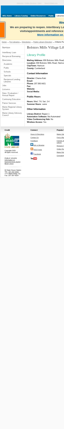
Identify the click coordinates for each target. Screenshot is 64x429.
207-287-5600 (13, 172)
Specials (7, 75)
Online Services (30, 3)
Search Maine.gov (51, 3)
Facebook (37, 154)
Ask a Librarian (38, 145)
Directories (26, 42)
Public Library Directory (42, 42)
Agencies (20, 3)
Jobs (4, 85)
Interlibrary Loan (9, 52)
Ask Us (4, 24)
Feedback (34, 141)
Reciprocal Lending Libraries (12, 80)
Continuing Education (11, 99)
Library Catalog (21, 16)
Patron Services (9, 103)
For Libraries (14, 42)
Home (4, 42)
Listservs (6, 89)
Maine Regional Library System (12, 108)
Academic (8, 64)
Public (51, 16)
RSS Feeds (38, 150)
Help (39, 3)
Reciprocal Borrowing (11, 56)
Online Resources (38, 16)
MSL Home (7, 16)
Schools (7, 72)
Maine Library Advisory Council (12, 114)
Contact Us (35, 137)
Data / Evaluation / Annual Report (10, 94)
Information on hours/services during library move (12, 161)
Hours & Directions (37, 134)
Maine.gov (8, 3)
